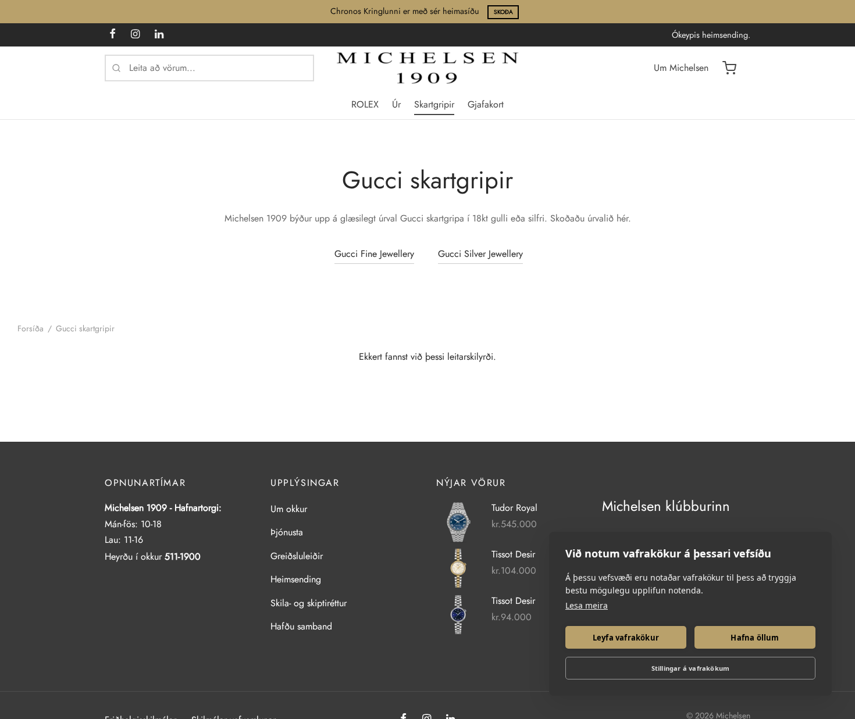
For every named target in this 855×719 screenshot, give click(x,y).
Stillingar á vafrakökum (690, 668)
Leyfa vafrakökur (626, 637)
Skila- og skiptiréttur (308, 603)
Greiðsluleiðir (296, 556)
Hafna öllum (755, 637)
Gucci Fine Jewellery (374, 253)
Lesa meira (586, 605)
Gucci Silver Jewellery (480, 253)
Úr (396, 104)
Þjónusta (286, 532)
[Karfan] (729, 68)
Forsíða (30, 328)
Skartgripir (434, 104)
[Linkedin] (159, 35)
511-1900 (183, 556)
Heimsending (295, 579)
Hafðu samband (301, 626)
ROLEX (365, 104)
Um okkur (288, 509)
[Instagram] (135, 35)
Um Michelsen (681, 67)
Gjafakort (486, 104)
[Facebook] (112, 35)
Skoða (503, 12)
